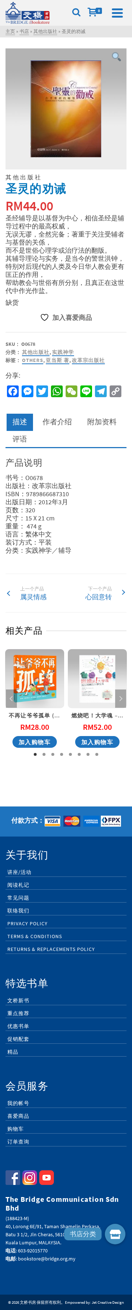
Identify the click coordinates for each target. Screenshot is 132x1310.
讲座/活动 (19, 872)
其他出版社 (36, 352)
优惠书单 (18, 1026)
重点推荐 (18, 1013)
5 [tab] (70, 754)
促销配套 (18, 1039)
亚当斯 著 (57, 360)
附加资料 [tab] (102, 421)
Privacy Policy (27, 923)
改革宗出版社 (88, 360)
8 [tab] (96, 754)
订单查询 (18, 1141)
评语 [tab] (19, 438)
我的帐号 (18, 1103)
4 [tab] (61, 754)
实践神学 (63, 352)
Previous (11, 698)
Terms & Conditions (34, 936)
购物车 (15, 1129)
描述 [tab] (19, 421)
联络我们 (18, 910)
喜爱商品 (18, 1116)
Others (32, 360)
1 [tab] (35, 754)
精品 (12, 1052)
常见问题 (18, 897)
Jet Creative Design (108, 1302)
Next (120, 698)
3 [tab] (52, 754)
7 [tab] (88, 754)
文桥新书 (18, 1000)
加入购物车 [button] (35, 742)
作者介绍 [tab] (57, 421)
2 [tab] (44, 754)
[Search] (76, 13)
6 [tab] (79, 754)
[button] (115, 1234)
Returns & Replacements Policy (51, 949)
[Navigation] (117, 13)
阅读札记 (18, 885)
